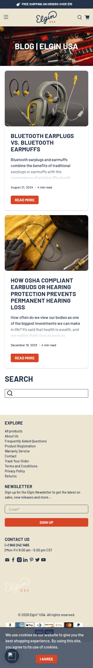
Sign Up (46, 522)
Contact (10, 456)
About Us (11, 436)
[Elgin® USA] (46, 17)
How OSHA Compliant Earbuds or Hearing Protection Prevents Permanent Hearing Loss (43, 294)
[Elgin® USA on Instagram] (19, 561)
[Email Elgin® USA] (7, 561)
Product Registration (20, 446)
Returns (11, 476)
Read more (25, 200)
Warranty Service (17, 451)
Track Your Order (17, 461)
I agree (46, 659)
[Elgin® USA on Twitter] (37, 561)
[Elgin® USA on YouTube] (43, 561)
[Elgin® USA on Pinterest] (31, 561)
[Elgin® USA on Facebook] (13, 561)
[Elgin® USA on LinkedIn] (25, 561)
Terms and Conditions (21, 466)
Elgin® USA (37, 615)
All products (13, 431)
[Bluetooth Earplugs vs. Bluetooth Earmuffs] (46, 98)
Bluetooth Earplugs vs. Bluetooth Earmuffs (42, 142)
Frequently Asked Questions (26, 441)
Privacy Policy (15, 471)
